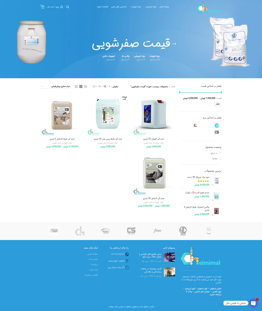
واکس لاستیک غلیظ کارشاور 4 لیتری (196, 209)
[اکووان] (211, 126)
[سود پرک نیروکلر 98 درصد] (216, 181)
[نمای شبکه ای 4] (76, 86)
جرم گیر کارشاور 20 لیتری (153, 198)
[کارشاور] (211, 132)
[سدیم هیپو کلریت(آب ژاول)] (216, 196)
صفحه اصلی (92, 254)
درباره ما (94, 264)
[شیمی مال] (80, 231)
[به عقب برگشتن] (174, 44)
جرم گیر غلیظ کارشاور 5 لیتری (62, 139)
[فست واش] (105, 231)
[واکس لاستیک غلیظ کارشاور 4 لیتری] (216, 211)
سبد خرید (93, 269)
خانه (173, 86)
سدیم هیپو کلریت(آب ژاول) (197, 192)
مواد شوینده (158, 143)
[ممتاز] (157, 231)
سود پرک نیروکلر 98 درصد (198, 177)
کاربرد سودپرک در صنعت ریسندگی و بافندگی (151, 270)
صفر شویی (148, 143)
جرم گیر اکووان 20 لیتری (153, 139)
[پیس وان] (190, 126)
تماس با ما (93, 259)
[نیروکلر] (183, 231)
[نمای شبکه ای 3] (80, 86)
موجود (215, 158)
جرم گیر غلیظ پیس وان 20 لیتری (108, 139)
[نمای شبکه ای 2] (85, 86)
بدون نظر (145, 261)
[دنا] (54, 231)
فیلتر (217, 104)
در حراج (214, 153)
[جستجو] (68, 7)
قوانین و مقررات (91, 275)
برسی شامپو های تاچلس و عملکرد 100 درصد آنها (150, 255)
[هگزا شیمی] (209, 231)
